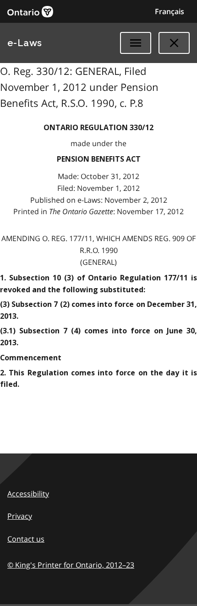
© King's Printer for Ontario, (70, 565)
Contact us (25, 539)
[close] (174, 43)
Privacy (19, 516)
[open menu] (135, 43)
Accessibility (28, 494)
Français (169, 11)
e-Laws (24, 42)
